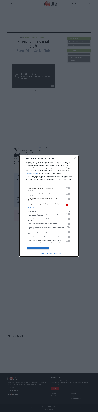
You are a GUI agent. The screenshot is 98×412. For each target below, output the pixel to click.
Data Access (49, 253)
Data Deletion (40, 253)
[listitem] (49, 185)
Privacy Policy (57, 253)
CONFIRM (38, 248)
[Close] (75, 158)
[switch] (68, 188)
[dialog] (49, 206)
